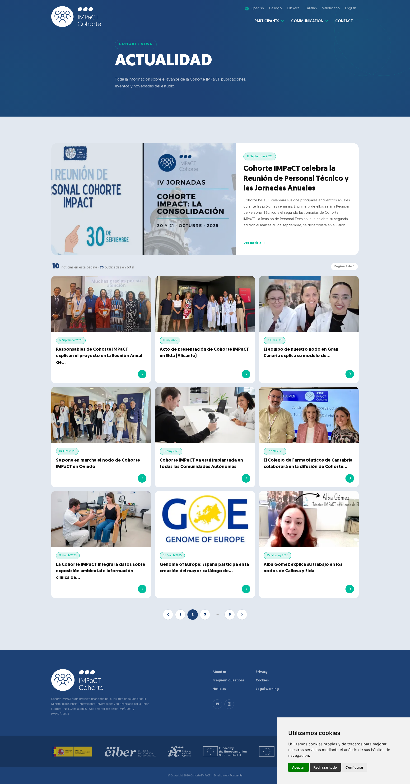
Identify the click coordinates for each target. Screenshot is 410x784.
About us (220, 672)
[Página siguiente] (242, 614)
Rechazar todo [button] (325, 767)
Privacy (262, 672)
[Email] (217, 704)
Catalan (311, 8)
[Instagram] (229, 704)
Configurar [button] (354, 767)
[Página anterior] (168, 614)
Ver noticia (252, 243)
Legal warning (267, 689)
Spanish (258, 8)
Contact (344, 21)
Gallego (275, 8)
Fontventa (236, 775)
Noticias (219, 689)
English (350, 8)
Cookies (262, 680)
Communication (307, 21)
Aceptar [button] (298, 767)
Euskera (293, 8)
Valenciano (331, 8)
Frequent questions (228, 680)
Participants (267, 21)
